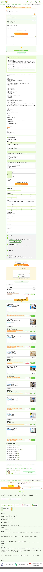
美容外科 (2, 548)
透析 (15, 532)
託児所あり (27, 555)
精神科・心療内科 (33, 550)
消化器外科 (2, 550)
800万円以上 (24, 541)
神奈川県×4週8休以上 (9, 464)
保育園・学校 (29, 532)
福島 (17, 515)
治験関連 (38, 532)
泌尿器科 (29, 550)
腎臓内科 (24, 548)
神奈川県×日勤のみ (19, 465)
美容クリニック (24, 536)
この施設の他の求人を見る (21, 53)
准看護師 (25, 468)
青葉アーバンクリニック (26, 4)
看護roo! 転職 (8, 4)
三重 (8, 519)
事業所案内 (2, 560)
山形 (15, 515)
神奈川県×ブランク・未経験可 (21, 464)
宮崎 (14, 525)
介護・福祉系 (21, 532)
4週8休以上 (7, 468)
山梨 (13, 516)
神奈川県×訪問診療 (27, 464)
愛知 (3, 519)
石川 (9, 516)
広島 (3, 522)
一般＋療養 (8, 536)
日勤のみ (31, 468)
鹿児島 (16, 525)
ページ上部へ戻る (21, 281)
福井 (11, 516)
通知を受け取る (21, 50)
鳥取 (7, 522)
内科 (8, 548)
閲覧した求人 (2, 495)
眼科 (20, 550)
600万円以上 (15, 541)
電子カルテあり (38, 555)
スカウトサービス (10, 495)
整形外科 (9, 550)
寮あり (24, 555)
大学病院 (5, 536)
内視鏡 (36, 532)
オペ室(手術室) (6, 532)
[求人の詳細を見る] (21, 310)
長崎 (8, 525)
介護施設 (31, 536)
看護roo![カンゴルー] (3, 4)
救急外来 (10, 532)
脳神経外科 (5, 550)
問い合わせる (11, 239)
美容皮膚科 (5, 548)
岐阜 (5, 519)
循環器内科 (18, 548)
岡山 (5, 522)
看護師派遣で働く (24, 495)
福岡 (5, 525)
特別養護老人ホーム (35, 536)
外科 (30, 548)
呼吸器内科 (10, 548)
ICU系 (13, 532)
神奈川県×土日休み (14, 464)
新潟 (5, 516)
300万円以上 (2, 541)
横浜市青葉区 (19, 4)
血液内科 (21, 548)
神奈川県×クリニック (14, 465)
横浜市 (16, 4)
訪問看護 (17, 532)
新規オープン (2, 555)
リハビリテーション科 (7, 551)
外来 (3, 532)
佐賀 (6, 525)
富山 (7, 516)
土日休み (11, 468)
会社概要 (2, 558)
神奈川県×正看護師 (33, 464)
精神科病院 (15, 536)
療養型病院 (12, 536)
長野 (15, 516)
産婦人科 (18, 550)
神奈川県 (13, 4)
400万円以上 (7, 541)
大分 (12, 525)
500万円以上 (11, 541)
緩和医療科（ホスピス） (18, 551)
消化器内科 (14, 548)
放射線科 (37, 550)
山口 (10, 522)
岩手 (10, 515)
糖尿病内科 (28, 548)
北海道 (6, 515)
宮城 (11, 515)
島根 (8, 522)
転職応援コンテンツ (17, 495)
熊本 (10, 525)
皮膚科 (26, 550)
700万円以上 (19, 541)
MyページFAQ (31, 495)
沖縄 (18, 525)
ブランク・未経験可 (15, 468)
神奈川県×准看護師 (8, 465)
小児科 (15, 550)
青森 (8, 515)
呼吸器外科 (33, 548)
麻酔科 (40, 550)
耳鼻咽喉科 (23, 550)
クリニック (27, 468)
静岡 (7, 519)
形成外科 (12, 550)
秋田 (13, 515)
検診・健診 (25, 532)
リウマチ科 (2, 551)
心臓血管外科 (37, 548)
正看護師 (22, 468)
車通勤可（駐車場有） (20, 555)
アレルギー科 (13, 551)
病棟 (1, 532)
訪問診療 (19, 468)
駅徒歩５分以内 (14, 555)
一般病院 (2, 536)
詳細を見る (33, 294)
